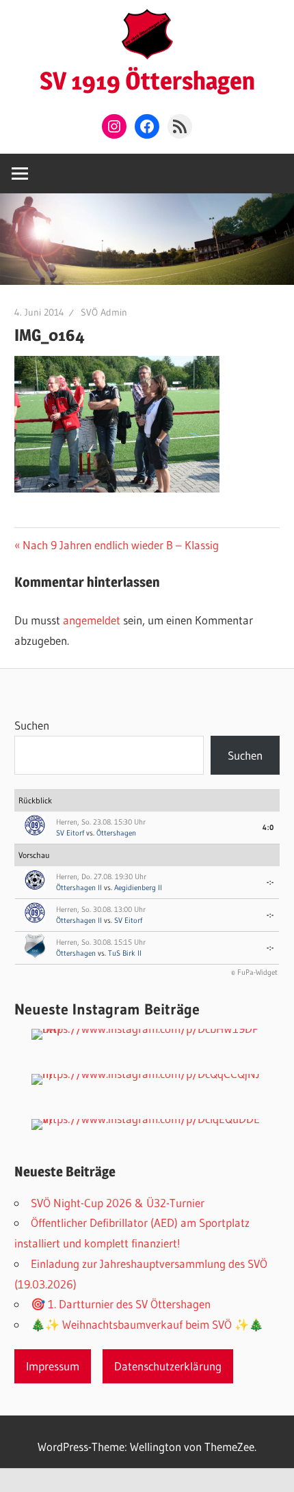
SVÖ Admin (104, 312)
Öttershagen (116, 833)
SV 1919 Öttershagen (147, 81)
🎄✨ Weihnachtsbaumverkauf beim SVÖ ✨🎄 (147, 1324)
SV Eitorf (70, 833)
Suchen (31, 725)
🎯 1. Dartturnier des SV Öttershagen (121, 1304)
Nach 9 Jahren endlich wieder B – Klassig (120, 545)
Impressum (52, 1366)
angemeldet (91, 620)
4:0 (268, 827)
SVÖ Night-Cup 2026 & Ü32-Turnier (117, 1203)
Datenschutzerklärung (168, 1366)
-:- (270, 882)
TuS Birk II (125, 953)
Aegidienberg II (138, 887)
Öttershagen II (79, 887)
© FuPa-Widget (254, 972)
